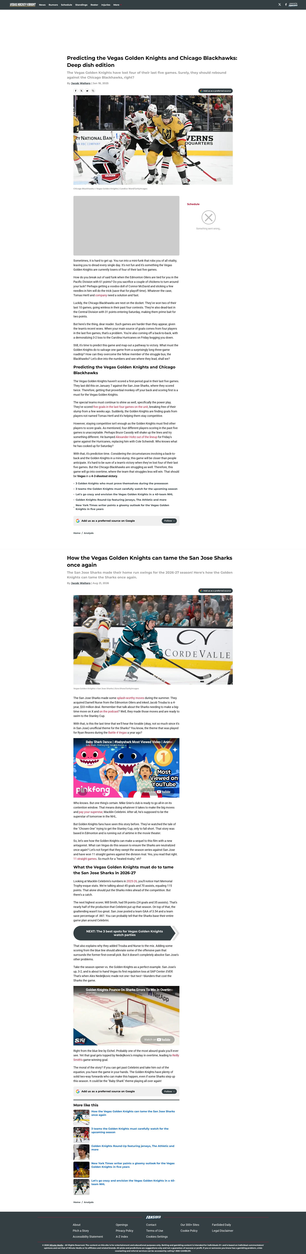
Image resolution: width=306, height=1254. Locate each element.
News (42, 4)
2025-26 (132, 881)
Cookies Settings (157, 1236)
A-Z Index (122, 1236)
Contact (151, 1224)
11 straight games (85, 858)
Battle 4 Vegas (117, 732)
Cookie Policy (189, 1230)
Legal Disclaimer (222, 1230)
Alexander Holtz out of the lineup (136, 437)
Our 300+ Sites (190, 1224)
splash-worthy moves (130, 698)
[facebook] (286, 4)
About (76, 1224)
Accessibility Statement (88, 1236)
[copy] (93, 90)
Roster (94, 4)
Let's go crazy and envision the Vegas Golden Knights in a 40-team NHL (124, 494)
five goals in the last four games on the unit (120, 406)
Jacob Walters (80, 83)
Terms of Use (154, 1230)
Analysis (88, 533)
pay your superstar (90, 812)
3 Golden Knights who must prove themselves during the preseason (122, 483)
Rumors (53, 4)
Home (76, 533)
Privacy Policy (124, 1230)
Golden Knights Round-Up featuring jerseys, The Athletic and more (121, 499)
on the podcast (108, 711)
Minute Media (56, 1245)
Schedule (66, 4)
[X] (279, 4)
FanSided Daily (221, 1224)
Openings (122, 1224)
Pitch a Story (81, 1230)
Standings (81, 4)
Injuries (105, 4)
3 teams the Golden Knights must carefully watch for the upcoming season (126, 488)
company (101, 295)
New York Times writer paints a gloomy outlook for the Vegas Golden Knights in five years (122, 507)
